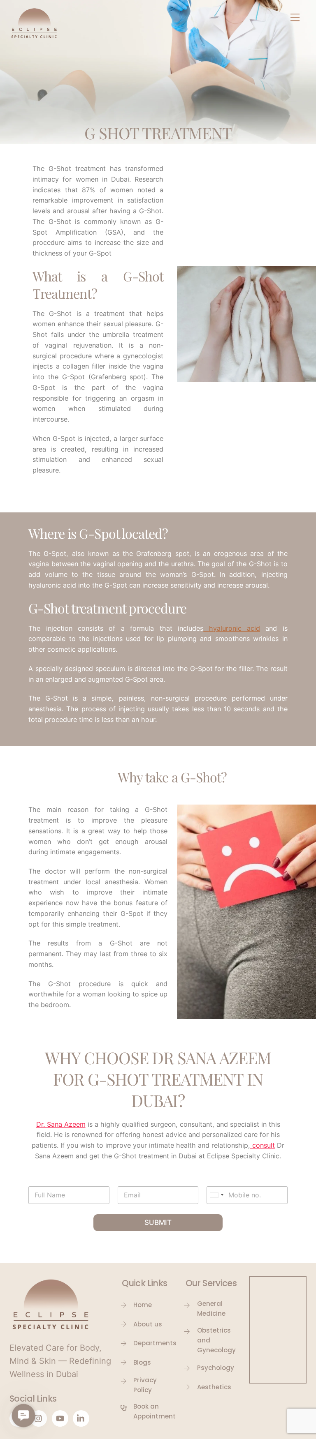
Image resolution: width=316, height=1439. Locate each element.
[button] (23, 1415)
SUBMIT (158, 1222)
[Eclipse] (34, 37)
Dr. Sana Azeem (61, 1124)
